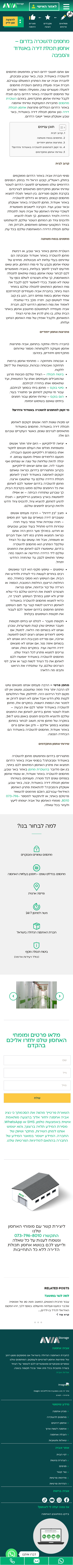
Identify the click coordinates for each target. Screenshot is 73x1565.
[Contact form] (36, 1561)
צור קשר (62, 1472)
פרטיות (66, 1395)
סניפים (63, 1466)
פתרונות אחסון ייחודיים (49, 142)
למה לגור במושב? (56, 1296)
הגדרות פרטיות (58, 1483)
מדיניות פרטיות (58, 1478)
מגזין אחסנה (60, 1411)
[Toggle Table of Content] (60, 127)
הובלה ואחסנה (58, 1434)
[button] (66, 6)
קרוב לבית (57, 133)
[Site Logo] (13, 5)
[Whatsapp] (61, 1561)
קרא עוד (63, 1314)
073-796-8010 (28, 1236)
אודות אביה (62, 1372)
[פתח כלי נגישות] (70, 14)
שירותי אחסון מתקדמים (49, 152)
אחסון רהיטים (59, 1423)
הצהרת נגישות (58, 1460)
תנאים (58, 1395)
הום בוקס (57, 396)
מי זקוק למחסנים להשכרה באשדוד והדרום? (37, 147)
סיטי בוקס (57, 388)
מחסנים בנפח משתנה (49, 138)
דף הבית (62, 1454)
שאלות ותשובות (58, 1440)
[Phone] (12, 1561)
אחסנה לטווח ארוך (56, 1429)
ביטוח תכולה (55, 374)
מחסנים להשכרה (57, 1417)
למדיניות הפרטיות (29, 1140)
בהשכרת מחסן (38, 769)
